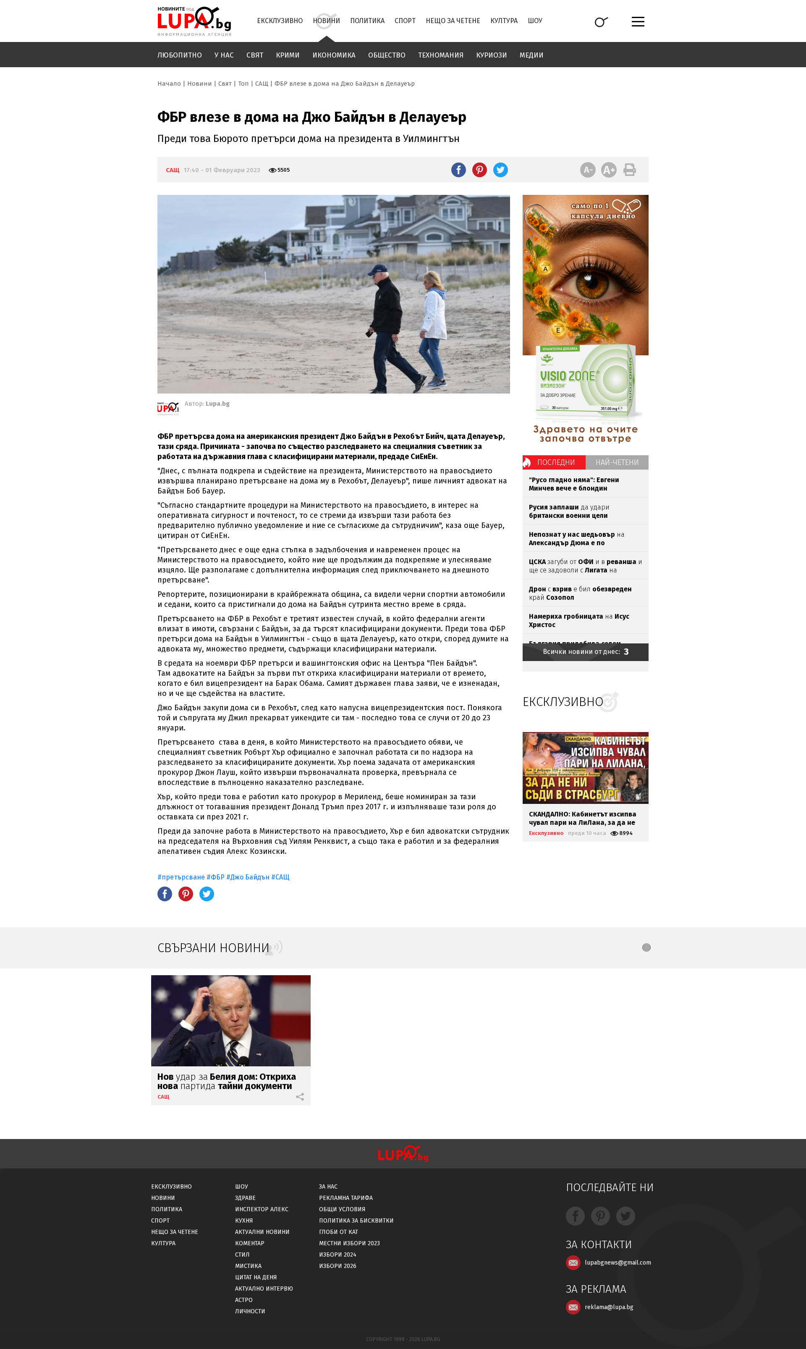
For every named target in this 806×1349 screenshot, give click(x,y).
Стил (242, 1254)
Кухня (244, 1220)
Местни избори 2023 (349, 1243)
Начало (169, 83)
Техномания (440, 55)
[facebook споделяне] (458, 169)
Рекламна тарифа (346, 1198)
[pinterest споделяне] (479, 169)
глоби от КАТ (338, 1232)
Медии (532, 55)
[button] (646, 947)
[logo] (194, 21)
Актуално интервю (264, 1288)
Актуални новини (262, 1232)
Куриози (491, 55)
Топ (243, 83)
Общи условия (342, 1209)
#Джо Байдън (248, 877)
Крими (288, 55)
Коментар (249, 1243)
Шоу (535, 21)
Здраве (245, 1198)
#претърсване (181, 877)
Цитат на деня (256, 1277)
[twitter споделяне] (500, 169)
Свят (254, 55)
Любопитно (179, 55)
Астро (244, 1300)
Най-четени (617, 462)
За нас (328, 1186)
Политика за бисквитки (356, 1220)
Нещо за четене (453, 21)
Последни (556, 462)
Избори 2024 (337, 1254)
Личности (250, 1311)
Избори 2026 (337, 1266)
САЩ (261, 83)
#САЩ (280, 877)
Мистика (248, 1266)
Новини (326, 21)
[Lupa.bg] (167, 410)
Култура (504, 21)
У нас (224, 55)
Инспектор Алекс (261, 1209)
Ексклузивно (280, 21)
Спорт (405, 21)
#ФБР (216, 877)
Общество (387, 55)
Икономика (334, 55)
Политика (367, 21)
